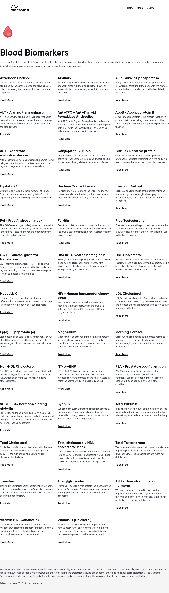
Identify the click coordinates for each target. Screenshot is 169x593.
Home (130, 7)
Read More (6, 100)
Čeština (150, 7)
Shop (140, 7)
